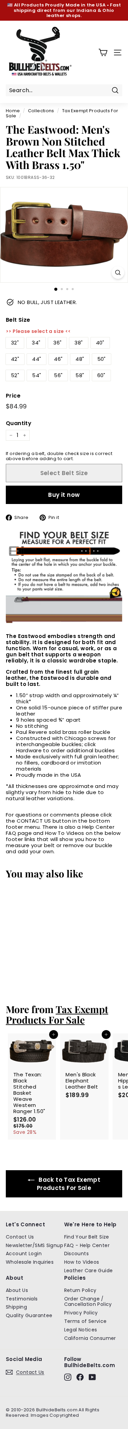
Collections (41, 111)
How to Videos (81, 1262)
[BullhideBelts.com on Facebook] (80, 1377)
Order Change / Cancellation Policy (88, 1301)
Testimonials (22, 1298)
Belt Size (18, 320)
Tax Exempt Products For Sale (62, 113)
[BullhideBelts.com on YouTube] (92, 1377)
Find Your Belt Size (86, 1236)
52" (15, 375)
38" (78, 342)
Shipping (16, 1307)
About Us (17, 1290)
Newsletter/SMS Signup (34, 1245)
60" (101, 375)
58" (79, 375)
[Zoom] (118, 272)
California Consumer (90, 1338)
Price (13, 395)
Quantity (18, 423)
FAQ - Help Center (87, 1245)
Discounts (76, 1253)
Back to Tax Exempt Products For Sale (68, 1184)
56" (58, 375)
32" (15, 342)
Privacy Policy (81, 1312)
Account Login (24, 1253)
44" (36, 359)
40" (100, 342)
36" (57, 342)
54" (36, 375)
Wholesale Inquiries (30, 1262)
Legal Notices (80, 1329)
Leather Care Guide (88, 1270)
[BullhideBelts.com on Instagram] (67, 1377)
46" (58, 359)
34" (36, 342)
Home (13, 111)
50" (101, 359)
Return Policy (80, 1290)
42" (15, 359)
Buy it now (64, 495)
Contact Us (20, 1236)
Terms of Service (85, 1321)
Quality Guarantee (29, 1315)
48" (79, 359)
